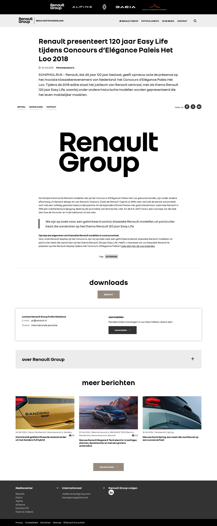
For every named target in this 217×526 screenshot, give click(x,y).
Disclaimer (45, 522)
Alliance (20, 504)
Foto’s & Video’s (150, 21)
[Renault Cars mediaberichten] (104, 7)
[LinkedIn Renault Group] (111, 492)
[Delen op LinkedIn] (199, 106)
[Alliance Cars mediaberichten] (154, 7)
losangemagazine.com (75, 497)
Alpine (19, 500)
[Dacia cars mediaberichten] (125, 7)
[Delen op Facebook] (187, 106)
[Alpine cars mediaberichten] (82, 7)
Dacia (19, 497)
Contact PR (22, 508)
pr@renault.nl (39, 320)
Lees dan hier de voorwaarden (138, 246)
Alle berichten (107, 467)
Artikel (21, 107)
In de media (168, 21)
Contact (182, 21)
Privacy (19, 522)
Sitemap (57, 522)
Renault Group (129, 21)
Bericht (108, 294)
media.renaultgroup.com (76, 493)
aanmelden (121, 330)
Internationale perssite (44, 325)
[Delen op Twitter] (193, 106)
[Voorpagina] (26, 20)
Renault (20, 493)
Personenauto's (65, 67)
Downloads (36, 107)
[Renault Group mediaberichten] (57, 7)
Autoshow (111, 256)
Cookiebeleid (31, 522)
